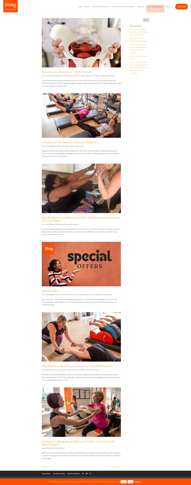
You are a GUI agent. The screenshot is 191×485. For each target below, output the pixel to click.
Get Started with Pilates (100, 7)
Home (80, 7)
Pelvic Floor (70, 76)
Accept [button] (123, 482)
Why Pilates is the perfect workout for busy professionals (77, 366)
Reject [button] (130, 482)
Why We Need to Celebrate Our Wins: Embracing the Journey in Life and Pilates (81, 219)
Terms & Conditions (73, 473)
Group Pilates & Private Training (122, 7)
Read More (138, 482)
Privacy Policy (46, 473)
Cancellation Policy (59, 473)
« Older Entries (47, 467)
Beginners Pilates (55, 146)
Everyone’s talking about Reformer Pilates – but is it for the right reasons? (78, 442)
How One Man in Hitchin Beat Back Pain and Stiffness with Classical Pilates (139, 32)
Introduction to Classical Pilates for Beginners (70, 142)
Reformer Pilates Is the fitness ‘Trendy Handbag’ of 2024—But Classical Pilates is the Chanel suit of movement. (139, 67)
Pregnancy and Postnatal (107, 76)
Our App (87, 7)
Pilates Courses (79, 146)
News (64, 76)
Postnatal (82, 76)
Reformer (62, 448)
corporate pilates (61, 370)
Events (52, 76)
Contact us (169, 7)
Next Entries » (116, 467)
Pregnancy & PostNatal (92, 76)
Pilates (76, 76)
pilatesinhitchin (73, 224)
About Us (141, 7)
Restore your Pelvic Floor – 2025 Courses (66, 72)
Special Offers (50, 291)
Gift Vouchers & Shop (155, 7)
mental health (71, 370)
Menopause (58, 76)
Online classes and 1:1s (71, 295)
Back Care (53, 370)
